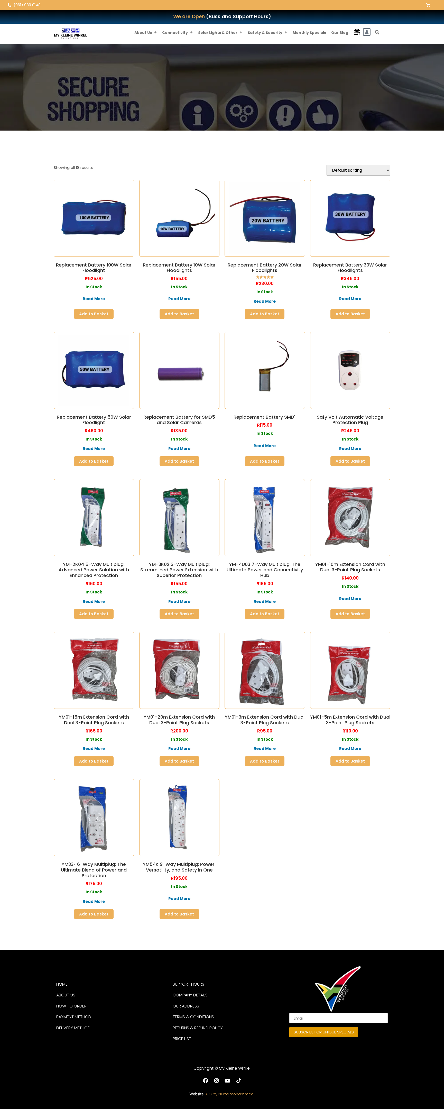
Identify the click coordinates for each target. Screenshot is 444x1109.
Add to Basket (93, 314)
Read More (94, 298)
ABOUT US (65, 995)
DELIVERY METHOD (73, 1028)
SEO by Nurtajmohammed (229, 1094)
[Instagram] (216, 1081)
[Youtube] (228, 1081)
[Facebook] (205, 1081)
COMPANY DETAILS (190, 995)
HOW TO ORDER (71, 1006)
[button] (377, 32)
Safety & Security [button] (265, 32)
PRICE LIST (182, 1039)
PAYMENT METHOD (73, 1017)
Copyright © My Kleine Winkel (222, 1068)
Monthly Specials (309, 32)
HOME (62, 984)
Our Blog (339, 32)
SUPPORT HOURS (188, 984)
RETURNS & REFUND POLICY (198, 1028)
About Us (143, 32)
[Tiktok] (239, 1081)
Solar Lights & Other (217, 32)
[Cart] (428, 5)
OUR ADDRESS (186, 1006)
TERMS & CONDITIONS (193, 1017)
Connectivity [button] (175, 32)
